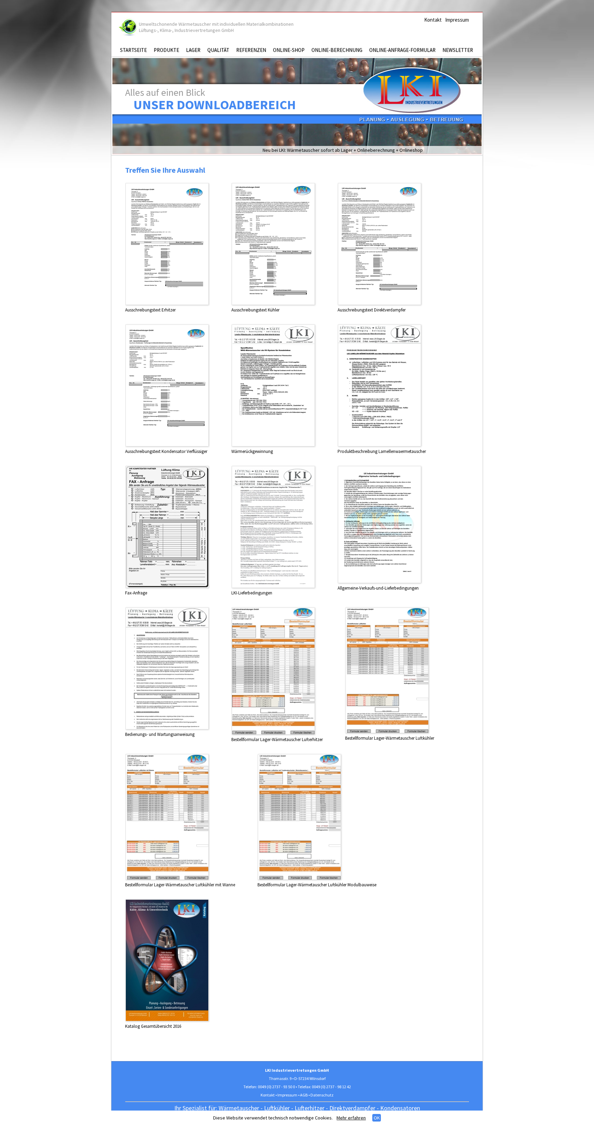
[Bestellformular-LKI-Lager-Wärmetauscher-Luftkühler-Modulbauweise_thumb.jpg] (299, 878)
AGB (304, 1094)
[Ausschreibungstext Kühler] (273, 303)
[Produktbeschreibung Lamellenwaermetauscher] (379, 445)
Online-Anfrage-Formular (402, 50)
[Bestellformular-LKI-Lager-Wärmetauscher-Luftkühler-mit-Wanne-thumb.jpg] (167, 878)
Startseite (133, 50)
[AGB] (379, 581)
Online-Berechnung (336, 50)
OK (377, 1118)
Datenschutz (321, 1094)
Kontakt (433, 19)
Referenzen (251, 50)
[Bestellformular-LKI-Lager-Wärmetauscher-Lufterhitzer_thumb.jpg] (273, 733)
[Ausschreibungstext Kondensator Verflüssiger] (167, 445)
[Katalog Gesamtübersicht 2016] (167, 1019)
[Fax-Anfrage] (167, 586)
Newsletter (457, 50)
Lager (193, 50)
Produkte (166, 50)
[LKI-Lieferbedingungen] (273, 586)
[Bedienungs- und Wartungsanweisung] (167, 728)
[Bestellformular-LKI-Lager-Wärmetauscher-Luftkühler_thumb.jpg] (387, 731)
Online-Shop (289, 50)
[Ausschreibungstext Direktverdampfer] (379, 303)
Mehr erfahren (351, 1118)
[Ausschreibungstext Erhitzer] (167, 303)
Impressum (457, 19)
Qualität (218, 50)
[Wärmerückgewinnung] (273, 445)
